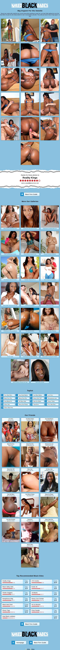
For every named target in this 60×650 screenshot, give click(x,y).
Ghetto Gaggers (15, 593)
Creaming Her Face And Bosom (10, 331)
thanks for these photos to (30, 179)
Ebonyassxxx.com (51, 398)
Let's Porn (49, 395)
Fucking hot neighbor (29, 305)
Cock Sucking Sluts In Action (10, 254)
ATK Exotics (44, 581)
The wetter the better (30, 331)
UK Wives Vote (21, 401)
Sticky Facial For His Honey (50, 279)
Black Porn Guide (31, 194)
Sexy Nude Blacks (22, 395)
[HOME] (30, 9)
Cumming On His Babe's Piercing (30, 356)
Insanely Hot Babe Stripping (50, 254)
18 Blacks (44, 593)
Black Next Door (15, 605)
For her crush (10, 356)
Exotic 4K (44, 587)
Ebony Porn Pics (22, 398)
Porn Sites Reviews (8, 395)
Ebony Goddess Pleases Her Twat (20, 382)
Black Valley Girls (15, 587)
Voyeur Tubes (50, 401)
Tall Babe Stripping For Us (30, 279)
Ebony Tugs (15, 611)
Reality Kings (15, 581)
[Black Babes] (30, 637)
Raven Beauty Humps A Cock (30, 254)
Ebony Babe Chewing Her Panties (49, 356)
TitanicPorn (35, 404)
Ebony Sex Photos (22, 404)
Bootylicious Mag (15, 599)
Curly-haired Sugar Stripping (50, 331)
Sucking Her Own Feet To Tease (30, 228)
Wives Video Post (7, 407)
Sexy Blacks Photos (8, 401)
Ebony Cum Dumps (44, 599)
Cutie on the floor (49, 305)
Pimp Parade (44, 611)
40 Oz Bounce (44, 605)
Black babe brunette (40, 382)
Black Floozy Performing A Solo (10, 228)
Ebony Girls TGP (36, 398)
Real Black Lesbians (29, 617)
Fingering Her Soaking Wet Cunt (50, 228)
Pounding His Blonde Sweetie (10, 279)
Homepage (18, 643)
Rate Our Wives (36, 401)
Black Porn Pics (7, 398)
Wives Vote (6, 404)
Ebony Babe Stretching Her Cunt (10, 305)
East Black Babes (36, 395)
